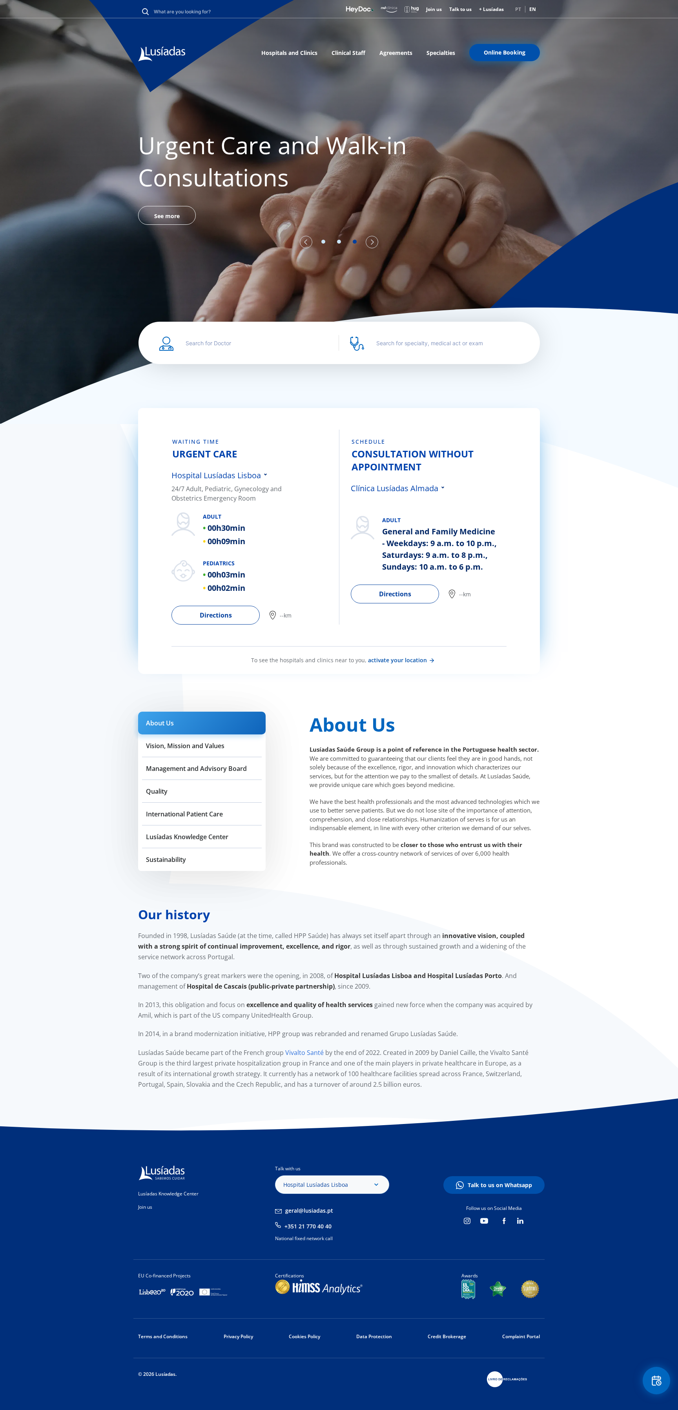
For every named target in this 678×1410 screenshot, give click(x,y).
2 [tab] (339, 242)
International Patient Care (184, 814)
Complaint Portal (521, 1336)
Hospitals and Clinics (289, 52)
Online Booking (504, 52)
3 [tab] (355, 242)
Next (372, 242)
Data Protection (374, 1336)
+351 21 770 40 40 (308, 1226)
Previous (306, 242)
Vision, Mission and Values (185, 745)
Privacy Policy (238, 1336)
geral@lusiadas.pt (309, 1210)
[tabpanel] (339, 177)
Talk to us (460, 9)
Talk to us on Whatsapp (500, 1185)
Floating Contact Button (657, 1380)
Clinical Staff (348, 52)
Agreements (395, 52)
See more (167, 216)
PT (518, 9)
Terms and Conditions (163, 1336)
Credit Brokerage (447, 1336)
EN (532, 9)
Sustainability (166, 859)
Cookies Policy (304, 1336)
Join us (434, 9)
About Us (160, 723)
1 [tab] (323, 242)
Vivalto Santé (304, 1052)
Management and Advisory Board (196, 768)
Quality (157, 791)
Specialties (440, 52)
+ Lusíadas (491, 9)
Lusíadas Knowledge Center (187, 837)
